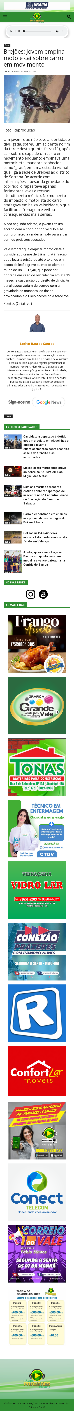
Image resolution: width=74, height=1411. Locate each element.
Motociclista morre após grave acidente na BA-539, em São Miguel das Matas (44, 472)
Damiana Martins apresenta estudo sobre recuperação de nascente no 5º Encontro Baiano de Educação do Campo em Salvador (45, 495)
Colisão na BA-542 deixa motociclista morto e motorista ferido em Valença (45, 537)
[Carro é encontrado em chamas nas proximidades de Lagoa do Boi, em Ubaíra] (13, 518)
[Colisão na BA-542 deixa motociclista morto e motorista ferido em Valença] (13, 537)
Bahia (7, 45)
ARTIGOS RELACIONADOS (21, 427)
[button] (69, 17)
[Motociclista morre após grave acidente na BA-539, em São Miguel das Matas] (13, 471)
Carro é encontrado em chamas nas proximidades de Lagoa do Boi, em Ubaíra (45, 518)
